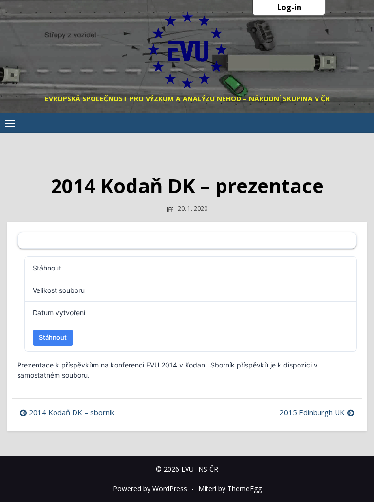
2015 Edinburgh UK (312, 412)
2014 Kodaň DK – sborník (71, 412)
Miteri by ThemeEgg (230, 488)
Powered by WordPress (150, 488)
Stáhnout (53, 337)
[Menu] (9, 123)
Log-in (289, 7)
